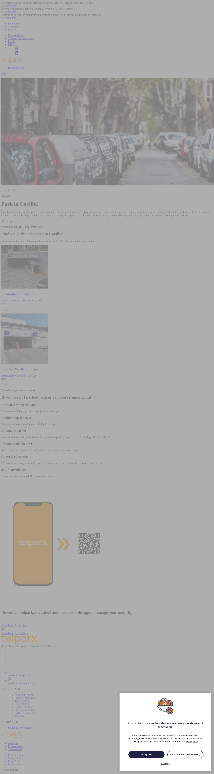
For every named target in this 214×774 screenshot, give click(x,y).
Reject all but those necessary (185, 754)
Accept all (146, 754)
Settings (165, 763)
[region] (165, 732)
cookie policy (192, 742)
